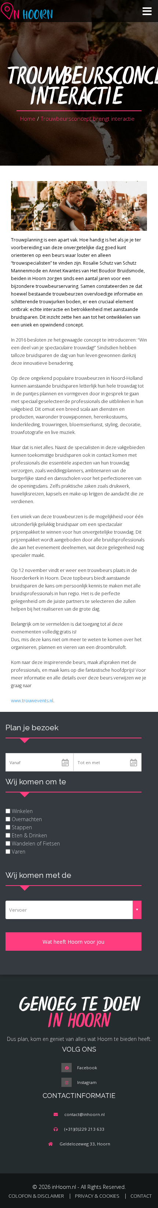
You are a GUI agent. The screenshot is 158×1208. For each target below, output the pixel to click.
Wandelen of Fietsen (36, 843)
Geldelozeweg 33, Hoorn (85, 1144)
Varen (18, 851)
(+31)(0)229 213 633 (84, 1129)
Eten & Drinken (29, 835)
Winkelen (22, 811)
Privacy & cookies (97, 1196)
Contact (141, 1196)
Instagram (87, 1082)
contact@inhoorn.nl (84, 1114)
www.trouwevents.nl (32, 700)
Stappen (22, 827)
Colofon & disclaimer (36, 1196)
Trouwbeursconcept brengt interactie (88, 118)
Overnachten (27, 819)
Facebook (87, 1067)
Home (27, 118)
